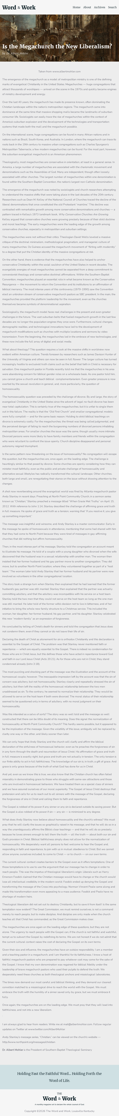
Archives (99, 7)
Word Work (19, 7)
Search (112, 7)
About (87, 7)
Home (76, 7)
